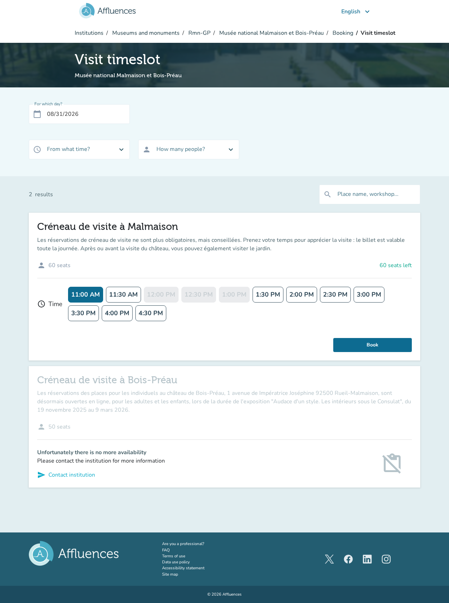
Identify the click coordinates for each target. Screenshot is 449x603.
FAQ (166, 550)
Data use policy (176, 562)
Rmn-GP (198, 33)
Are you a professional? (192, 543)
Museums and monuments (145, 33)
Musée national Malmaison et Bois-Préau (271, 33)
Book (372, 345)
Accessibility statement (183, 568)
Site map (170, 574)
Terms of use (173, 556)
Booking (342, 33)
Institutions (89, 33)
